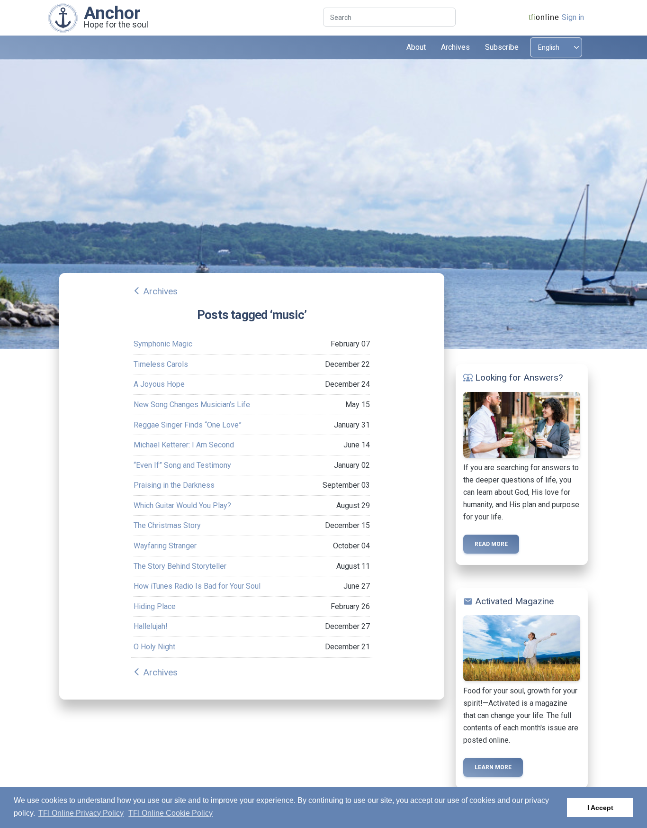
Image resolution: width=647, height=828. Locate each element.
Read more (491, 544)
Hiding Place (155, 606)
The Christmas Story (167, 525)
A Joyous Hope (159, 384)
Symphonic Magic (163, 343)
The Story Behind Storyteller (180, 566)
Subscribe (502, 47)
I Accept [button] (600, 807)
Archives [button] (455, 47)
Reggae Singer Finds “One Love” (188, 424)
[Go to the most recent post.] (63, 17)
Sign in (573, 17)
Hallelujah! (151, 626)
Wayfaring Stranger (165, 545)
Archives (160, 291)
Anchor (112, 12)
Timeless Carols (161, 364)
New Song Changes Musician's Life (192, 404)
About (416, 47)
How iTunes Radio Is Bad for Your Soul (197, 586)
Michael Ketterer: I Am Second (184, 444)
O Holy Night (154, 646)
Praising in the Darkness (174, 485)
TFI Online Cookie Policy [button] (170, 813)
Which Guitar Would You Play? (182, 505)
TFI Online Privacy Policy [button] (81, 813)
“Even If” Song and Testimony (182, 465)
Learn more (493, 767)
